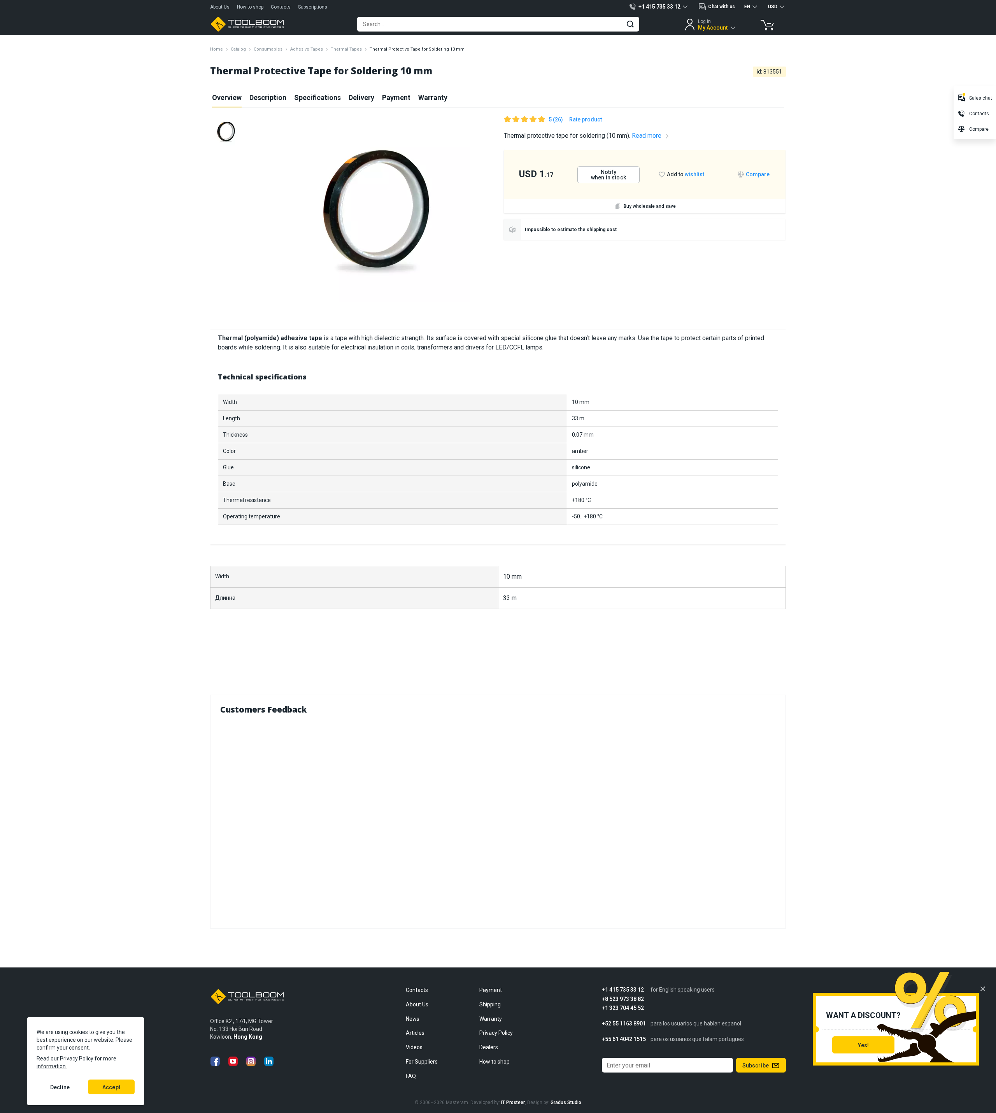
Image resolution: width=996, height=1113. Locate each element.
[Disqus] (498, 819)
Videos (414, 1047)
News (412, 1019)
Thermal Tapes (346, 49)
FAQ (411, 1076)
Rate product (585, 119)
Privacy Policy (496, 1033)
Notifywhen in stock (608, 175)
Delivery (361, 97)
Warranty (432, 97)
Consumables (268, 49)
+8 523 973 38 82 (623, 999)
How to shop (250, 7)
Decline (60, 1087)
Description (267, 97)
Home (216, 49)
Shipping (490, 1004)
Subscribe (755, 1065)
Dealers (488, 1047)
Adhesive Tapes (306, 49)
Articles (415, 1033)
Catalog (238, 49)
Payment (396, 97)
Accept (111, 1087)
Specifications (317, 97)
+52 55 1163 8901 (624, 1024)
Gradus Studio (566, 1102)
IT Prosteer (513, 1102)
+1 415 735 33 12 (623, 990)
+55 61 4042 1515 (624, 1039)
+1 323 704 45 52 (623, 1008)
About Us (220, 7)
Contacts (281, 7)
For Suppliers (422, 1062)
